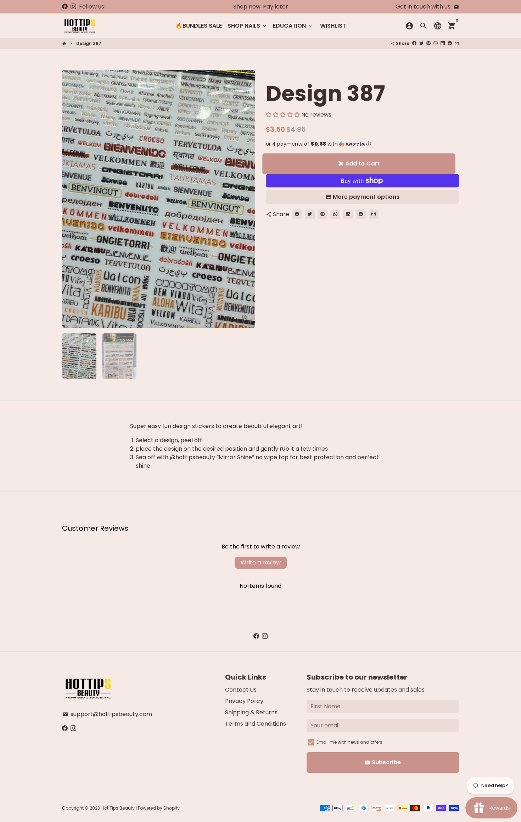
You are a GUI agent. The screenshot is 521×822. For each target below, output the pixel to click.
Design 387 (88, 43)
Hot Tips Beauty (118, 808)
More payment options (366, 197)
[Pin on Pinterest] (428, 43)
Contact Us (241, 690)
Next (245, 199)
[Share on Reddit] (450, 43)
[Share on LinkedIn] (443, 43)
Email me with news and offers (349, 742)
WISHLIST (333, 26)
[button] (283, 115)
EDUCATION (293, 26)
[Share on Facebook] (414, 43)
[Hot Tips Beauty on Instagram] (73, 6)
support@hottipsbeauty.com (107, 714)
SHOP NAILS (247, 26)
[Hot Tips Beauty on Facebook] (65, 6)
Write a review (261, 562)
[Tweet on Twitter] (421, 43)
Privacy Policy (244, 701)
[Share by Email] (457, 43)
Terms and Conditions (255, 724)
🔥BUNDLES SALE (198, 26)
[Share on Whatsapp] (435, 43)
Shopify (171, 808)
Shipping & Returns (251, 712)
